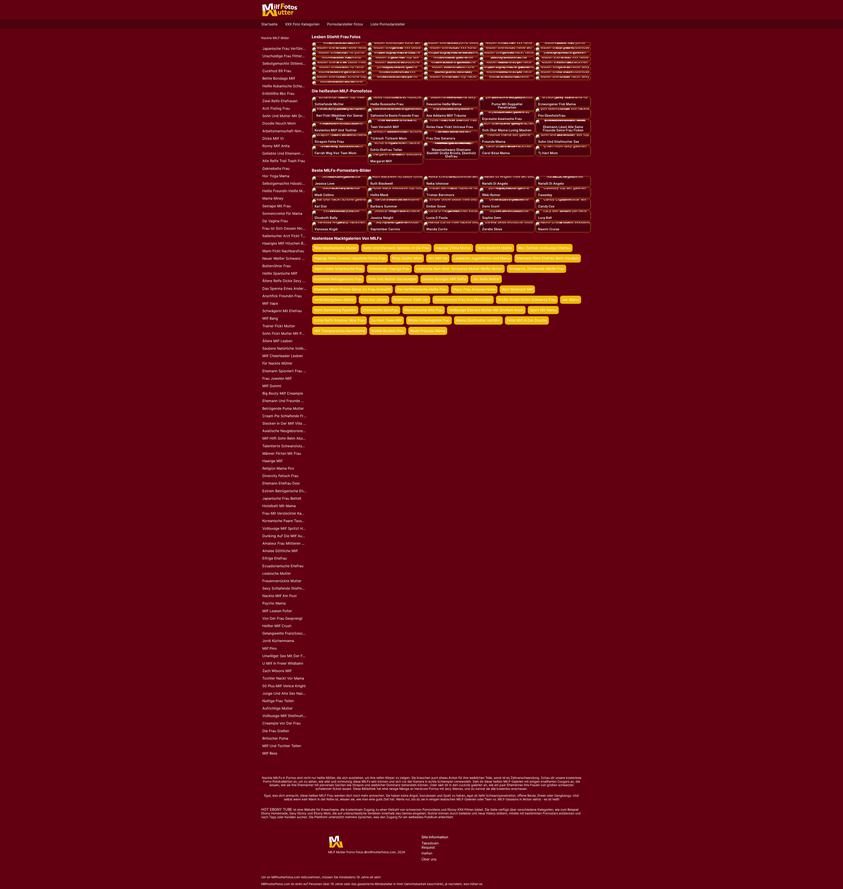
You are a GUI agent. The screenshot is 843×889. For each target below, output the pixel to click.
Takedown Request (430, 845)
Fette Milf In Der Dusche (527, 320)
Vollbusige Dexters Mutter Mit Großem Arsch (486, 310)
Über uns (429, 859)
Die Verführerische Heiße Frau (422, 289)
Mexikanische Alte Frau (423, 310)
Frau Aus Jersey (374, 299)
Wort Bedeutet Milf (517, 289)
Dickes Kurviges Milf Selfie (444, 279)
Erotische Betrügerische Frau (338, 279)
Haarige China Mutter (453, 248)
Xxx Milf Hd (437, 258)
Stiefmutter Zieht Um (410, 299)
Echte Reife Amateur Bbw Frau (339, 320)
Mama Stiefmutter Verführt (478, 320)
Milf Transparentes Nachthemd (339, 331)
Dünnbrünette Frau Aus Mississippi (463, 299)
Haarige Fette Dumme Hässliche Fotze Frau (350, 258)
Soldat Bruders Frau (387, 331)
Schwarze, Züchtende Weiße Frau (536, 269)
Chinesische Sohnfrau (380, 310)
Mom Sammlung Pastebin (335, 310)
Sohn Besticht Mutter (494, 248)
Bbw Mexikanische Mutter (335, 248)
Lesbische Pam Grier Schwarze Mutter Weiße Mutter (459, 269)
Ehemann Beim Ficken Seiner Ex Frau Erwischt (352, 289)
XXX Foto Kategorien (302, 24)
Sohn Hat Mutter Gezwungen (392, 279)
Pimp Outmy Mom (407, 258)
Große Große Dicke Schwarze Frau (527, 299)
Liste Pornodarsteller (388, 24)
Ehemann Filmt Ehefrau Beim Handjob (547, 258)
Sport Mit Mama (543, 310)
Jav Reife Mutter (486, 279)
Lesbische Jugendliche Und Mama (482, 258)
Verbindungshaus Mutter (334, 299)
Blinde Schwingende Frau (429, 320)
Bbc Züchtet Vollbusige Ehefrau (544, 248)
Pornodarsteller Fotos (345, 24)
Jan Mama (570, 299)
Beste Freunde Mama (427, 331)
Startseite (269, 24)
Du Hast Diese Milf (386, 320)
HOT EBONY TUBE (276, 809)
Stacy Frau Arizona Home (474, 289)
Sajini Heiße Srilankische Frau (338, 269)
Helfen (427, 853)
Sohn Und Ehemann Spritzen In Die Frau (396, 248)
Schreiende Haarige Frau (389, 269)
